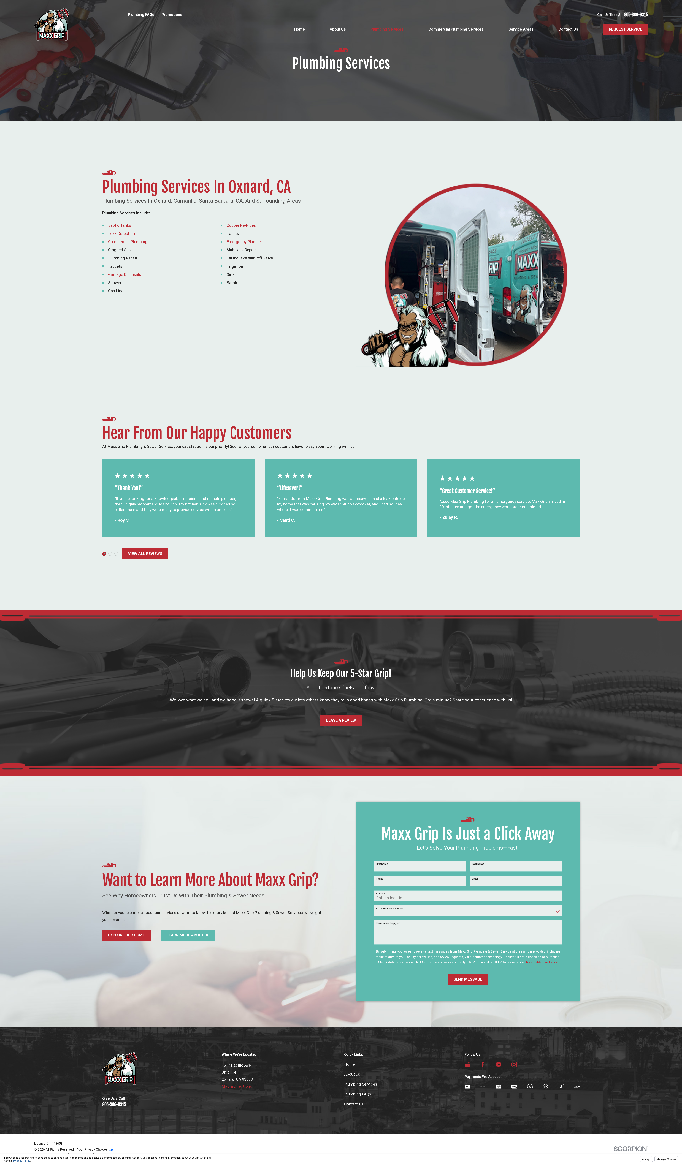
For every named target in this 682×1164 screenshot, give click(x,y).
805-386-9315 (636, 15)
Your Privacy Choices (93, 1149)
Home (349, 1064)
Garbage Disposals (124, 274)
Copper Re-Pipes (241, 225)
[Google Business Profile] (467, 1064)
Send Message (468, 979)
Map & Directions (237, 1086)
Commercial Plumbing (127, 242)
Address (380, 893)
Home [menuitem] (299, 29)
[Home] (51, 24)
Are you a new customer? (390, 908)
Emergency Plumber (244, 242)
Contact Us (354, 1104)
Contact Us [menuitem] (568, 29)
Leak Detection (121, 233)
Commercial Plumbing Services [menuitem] (456, 29)
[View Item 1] (104, 554)
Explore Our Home (126, 935)
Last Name (478, 864)
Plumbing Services (360, 1084)
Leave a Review (341, 720)
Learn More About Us (188, 935)
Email (475, 878)
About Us (352, 1074)
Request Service (625, 29)
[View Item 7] (116, 554)
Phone (379, 878)
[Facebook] (483, 1064)
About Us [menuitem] (338, 29)
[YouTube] (498, 1064)
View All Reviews (145, 553)
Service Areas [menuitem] (521, 29)
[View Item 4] (110, 554)
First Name (382, 864)
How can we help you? (388, 923)
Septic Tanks (119, 225)
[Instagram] (514, 1064)
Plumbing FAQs (141, 14)
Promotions (171, 14)
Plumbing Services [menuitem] (387, 29)
